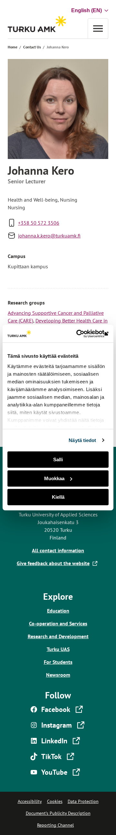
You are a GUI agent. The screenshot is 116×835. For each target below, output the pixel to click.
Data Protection (83, 801)
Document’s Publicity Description (58, 813)
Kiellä (58, 497)
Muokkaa (54, 478)
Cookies (55, 801)
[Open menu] (98, 28)
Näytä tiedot (82, 440)
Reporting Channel (55, 825)
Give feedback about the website (54, 563)
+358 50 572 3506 (38, 223)
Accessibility (30, 801)
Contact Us (32, 47)
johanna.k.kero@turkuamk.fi (49, 235)
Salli (58, 459)
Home (12, 47)
